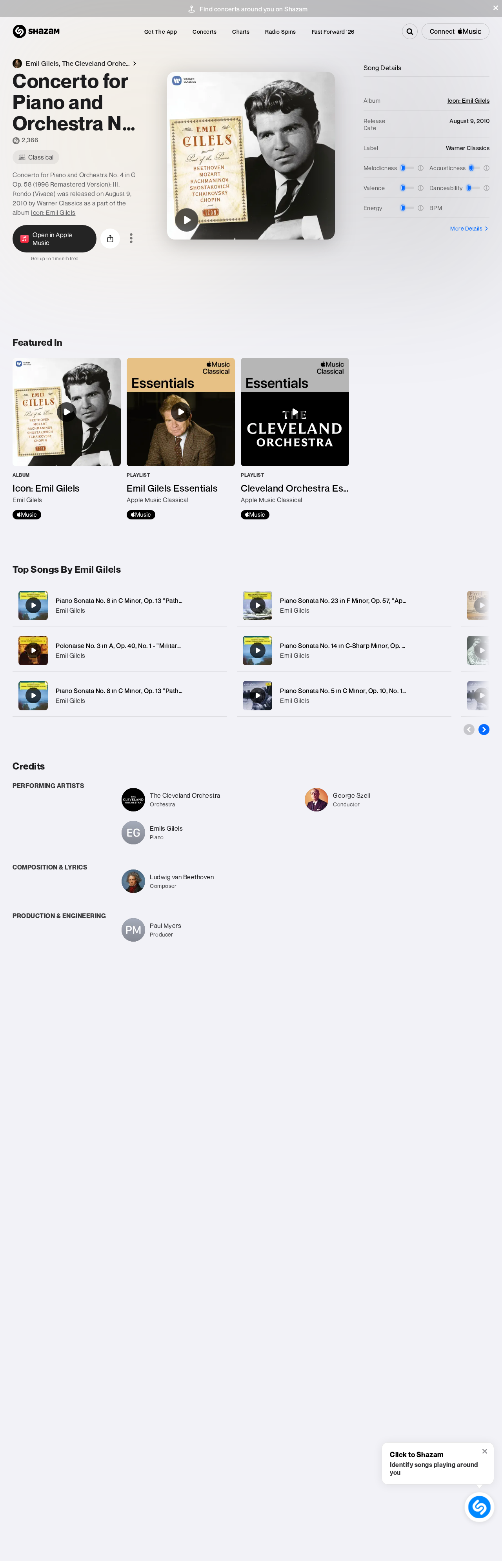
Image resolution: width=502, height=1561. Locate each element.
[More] (216, 605)
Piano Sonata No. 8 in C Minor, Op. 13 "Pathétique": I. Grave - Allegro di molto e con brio (181, 691)
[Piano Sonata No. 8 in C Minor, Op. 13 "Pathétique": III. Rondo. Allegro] (120, 605)
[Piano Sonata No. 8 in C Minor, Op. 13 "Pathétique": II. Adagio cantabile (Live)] (482, 605)
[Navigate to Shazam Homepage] (36, 31)
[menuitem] (160, 31)
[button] (495, 8)
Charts (240, 31)
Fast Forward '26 (333, 31)
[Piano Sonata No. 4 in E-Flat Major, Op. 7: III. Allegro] (482, 695)
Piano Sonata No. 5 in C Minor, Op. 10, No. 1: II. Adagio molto (365, 691)
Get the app (160, 31)
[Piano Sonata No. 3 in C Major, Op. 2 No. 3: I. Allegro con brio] (482, 650)
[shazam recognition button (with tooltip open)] (479, 1507)
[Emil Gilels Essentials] (181, 438)
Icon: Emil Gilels (53, 212)
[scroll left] (469, 729)
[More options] (131, 239)
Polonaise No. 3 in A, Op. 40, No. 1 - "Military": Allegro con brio (144, 646)
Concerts (204, 31)
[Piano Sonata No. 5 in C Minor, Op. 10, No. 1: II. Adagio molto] (344, 695)
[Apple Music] (27, 514)
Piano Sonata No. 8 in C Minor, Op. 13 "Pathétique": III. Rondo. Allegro (155, 600)
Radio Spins (280, 31)
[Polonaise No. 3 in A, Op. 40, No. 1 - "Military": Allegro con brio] (120, 650)
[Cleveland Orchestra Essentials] (295, 438)
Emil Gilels (70, 610)
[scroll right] (483, 729)
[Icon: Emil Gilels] (67, 438)
